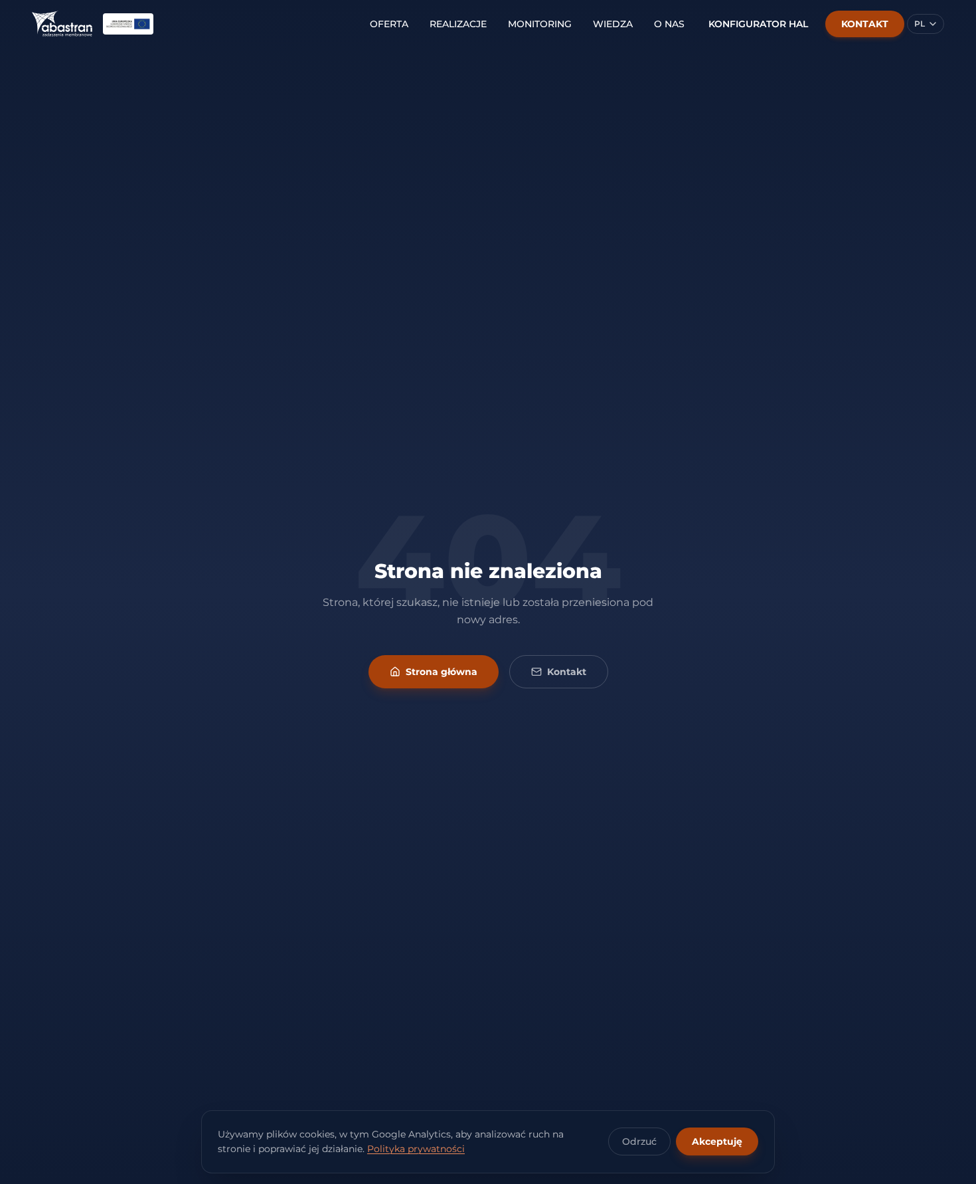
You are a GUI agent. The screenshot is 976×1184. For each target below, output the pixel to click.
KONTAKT (864, 24)
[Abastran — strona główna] (62, 24)
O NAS (669, 24)
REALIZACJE (458, 24)
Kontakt (566, 672)
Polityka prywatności (416, 1149)
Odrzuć (639, 1141)
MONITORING (540, 24)
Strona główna (441, 672)
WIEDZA (613, 24)
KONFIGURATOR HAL (758, 24)
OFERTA (389, 24)
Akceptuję (717, 1141)
